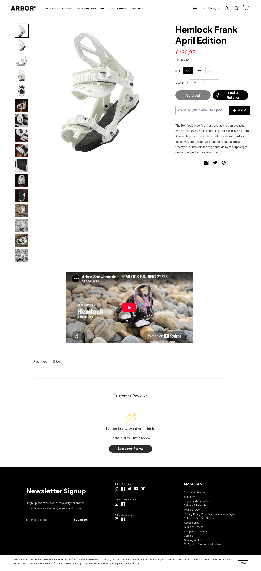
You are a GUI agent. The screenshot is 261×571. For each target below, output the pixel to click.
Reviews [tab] (40, 361)
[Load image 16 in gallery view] (21, 255)
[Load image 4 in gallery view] (21, 75)
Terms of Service (193, 527)
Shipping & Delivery (195, 531)
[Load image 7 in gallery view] (21, 120)
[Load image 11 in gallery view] (21, 180)
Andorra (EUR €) (204, 8)
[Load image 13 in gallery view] (21, 210)
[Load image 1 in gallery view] (21, 30)
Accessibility (191, 522)
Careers (188, 535)
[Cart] (245, 8)
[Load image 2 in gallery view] (21, 45)
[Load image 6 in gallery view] (21, 105)
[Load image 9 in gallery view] (21, 150)
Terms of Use (192, 509)
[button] (58, 8)
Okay (243, 563)
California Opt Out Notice (199, 518)
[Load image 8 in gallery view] (21, 135)
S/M (188, 70)
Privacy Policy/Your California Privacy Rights (210, 514)
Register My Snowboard (198, 501)
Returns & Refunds (195, 505)
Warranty (189, 496)
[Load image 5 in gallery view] (21, 90)
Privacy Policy (110, 563)
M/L (199, 70)
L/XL (211, 70)
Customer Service (194, 492)
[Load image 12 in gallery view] (21, 195)
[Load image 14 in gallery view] (21, 225)
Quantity (181, 82)
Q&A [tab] (56, 361)
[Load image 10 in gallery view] (21, 165)
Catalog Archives (194, 540)
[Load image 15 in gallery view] (21, 240)
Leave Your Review (130, 448)
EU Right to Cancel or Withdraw (202, 544)
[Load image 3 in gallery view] (21, 60)
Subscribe (81, 520)
